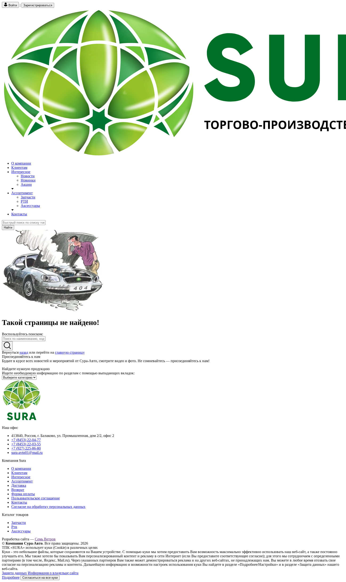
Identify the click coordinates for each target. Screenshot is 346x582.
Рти (14, 527)
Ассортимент (22, 193)
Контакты (19, 214)
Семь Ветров (45, 539)
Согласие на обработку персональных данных (48, 507)
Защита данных (14, 573)
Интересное (20, 172)
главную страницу (70, 352)
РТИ (24, 201)
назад (24, 352)
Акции (26, 184)
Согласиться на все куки (40, 577)
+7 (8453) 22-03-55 (26, 444)
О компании (21, 163)
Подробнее (11, 577)
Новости (28, 176)
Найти (8, 227)
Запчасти (28, 197)
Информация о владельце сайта (53, 573)
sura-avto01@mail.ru (27, 453)
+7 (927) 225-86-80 (26, 448)
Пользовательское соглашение (35, 498)
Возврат (17, 490)
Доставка (18, 485)
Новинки (28, 180)
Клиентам (19, 168)
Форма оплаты (23, 494)
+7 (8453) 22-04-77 (26, 440)
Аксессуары (30, 206)
